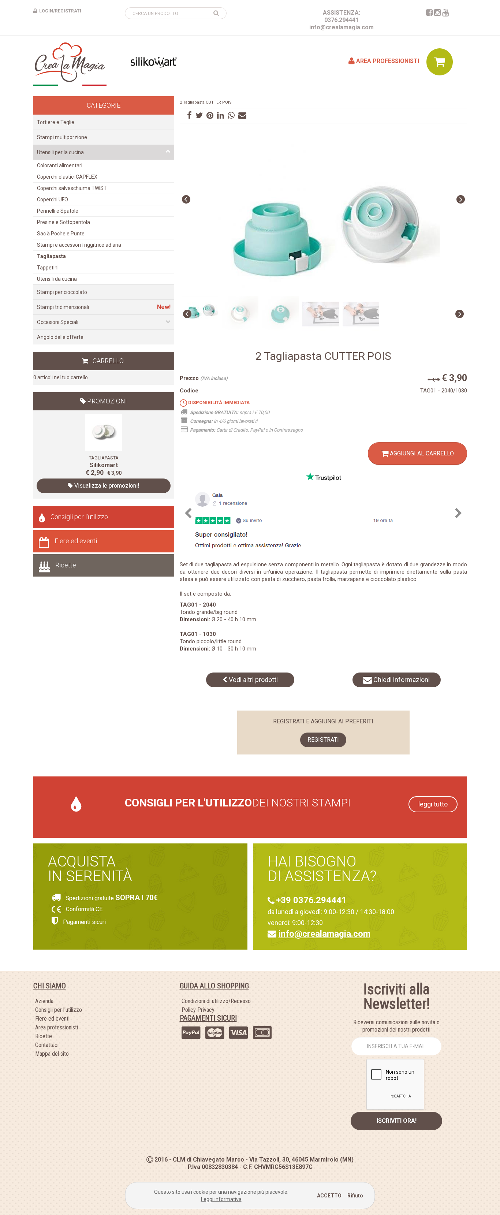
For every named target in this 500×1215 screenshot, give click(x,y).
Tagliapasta (51, 256)
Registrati (323, 739)
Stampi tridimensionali (63, 307)
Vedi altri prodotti (252, 679)
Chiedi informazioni (401, 679)
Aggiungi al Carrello (421, 453)
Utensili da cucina (57, 279)
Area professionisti (387, 60)
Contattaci (47, 1044)
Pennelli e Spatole (57, 211)
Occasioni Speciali (57, 322)
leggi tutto (433, 804)
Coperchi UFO (52, 199)
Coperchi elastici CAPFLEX (67, 177)
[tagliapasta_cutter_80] (103, 432)
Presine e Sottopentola (63, 222)
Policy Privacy (198, 1009)
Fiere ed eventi (76, 541)
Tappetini (48, 268)
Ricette (65, 565)
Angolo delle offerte (60, 337)
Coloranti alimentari (59, 165)
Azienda (44, 1001)
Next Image (460, 199)
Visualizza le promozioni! (106, 485)
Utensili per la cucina (60, 152)
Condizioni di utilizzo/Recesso (216, 1001)
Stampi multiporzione (62, 137)
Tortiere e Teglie (55, 122)
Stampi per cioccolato (62, 292)
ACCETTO (329, 1196)
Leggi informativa (221, 1199)
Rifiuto (355, 1196)
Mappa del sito (52, 1053)
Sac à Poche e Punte (61, 233)
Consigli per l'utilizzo (79, 517)
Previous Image (186, 199)
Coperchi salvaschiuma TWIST (72, 188)
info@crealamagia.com (341, 27)
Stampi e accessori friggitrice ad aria (79, 245)
